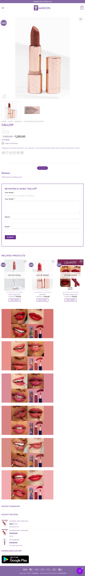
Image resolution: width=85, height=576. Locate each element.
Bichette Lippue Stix (70, 294)
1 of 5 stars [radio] (5, 195)
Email (7, 227)
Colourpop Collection (33, 121)
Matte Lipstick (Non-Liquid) (70, 148)
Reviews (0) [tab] (42, 168)
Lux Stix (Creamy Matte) (42, 148)
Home (4, 121)
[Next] (79, 58)
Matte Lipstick (55, 148)
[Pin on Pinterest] (18, 153)
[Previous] (6, 58)
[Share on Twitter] (11, 153)
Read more (14, 300)
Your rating (9, 192)
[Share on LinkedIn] (22, 153)
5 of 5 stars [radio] (29, 195)
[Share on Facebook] (7, 153)
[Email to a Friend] (14, 153)
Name (7, 217)
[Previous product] (7, 132)
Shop (10, 121)
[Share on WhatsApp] (3, 153)
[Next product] (3, 132)
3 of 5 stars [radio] (14, 195)
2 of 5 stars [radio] (9, 195)
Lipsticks (31, 148)
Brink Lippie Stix (14, 294)
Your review (9, 199)
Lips (25, 148)
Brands (18, 121)
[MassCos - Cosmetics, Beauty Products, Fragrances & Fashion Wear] (42, 7)
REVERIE (42, 294)
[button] (3, 7)
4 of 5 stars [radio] (21, 195)
